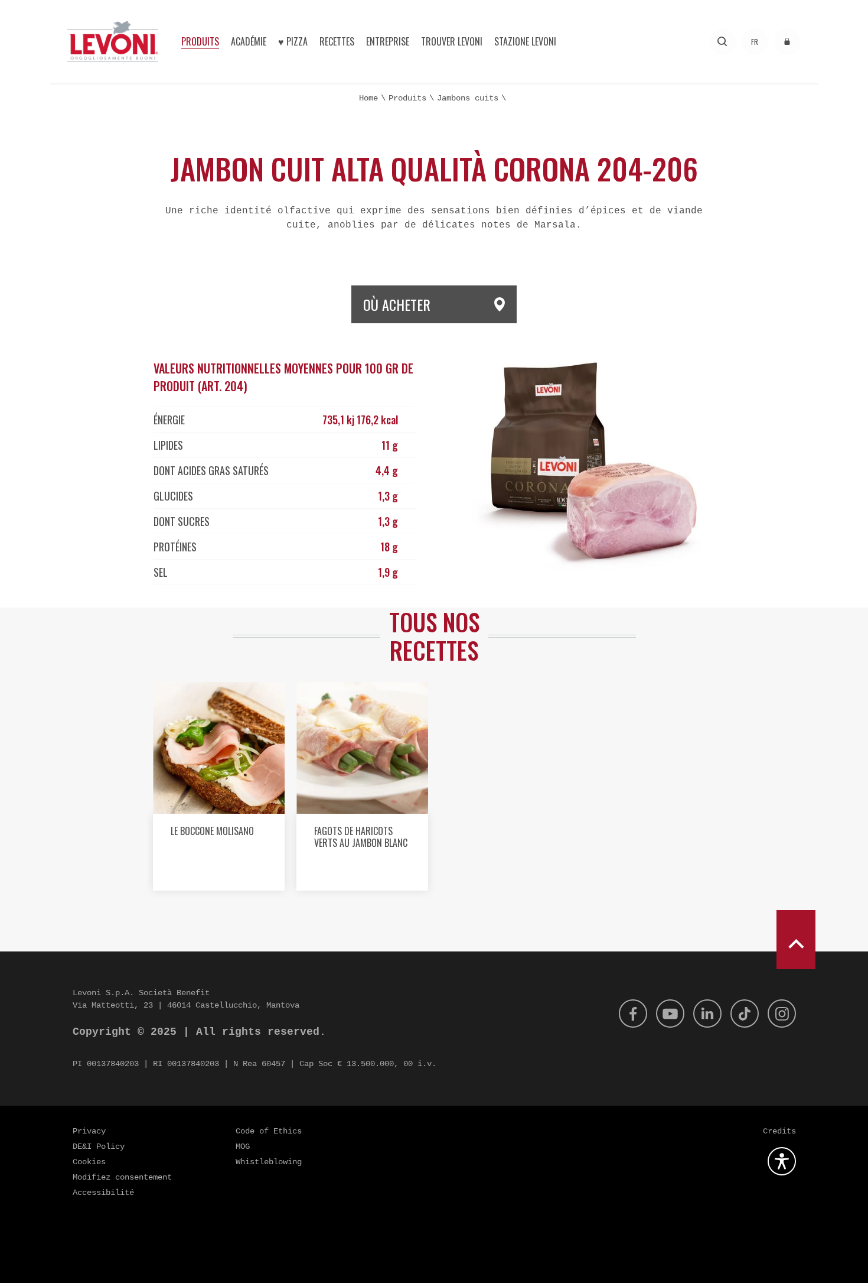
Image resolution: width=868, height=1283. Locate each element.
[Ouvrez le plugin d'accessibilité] (782, 1161)
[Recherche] (722, 41)
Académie (248, 41)
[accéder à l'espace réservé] (787, 41)
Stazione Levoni (525, 41)
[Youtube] (670, 1013)
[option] (219, 790)
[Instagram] (782, 1013)
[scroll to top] (795, 939)
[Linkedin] (707, 1013)
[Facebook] (633, 1013)
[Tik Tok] (744, 1013)
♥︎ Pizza (293, 41)
